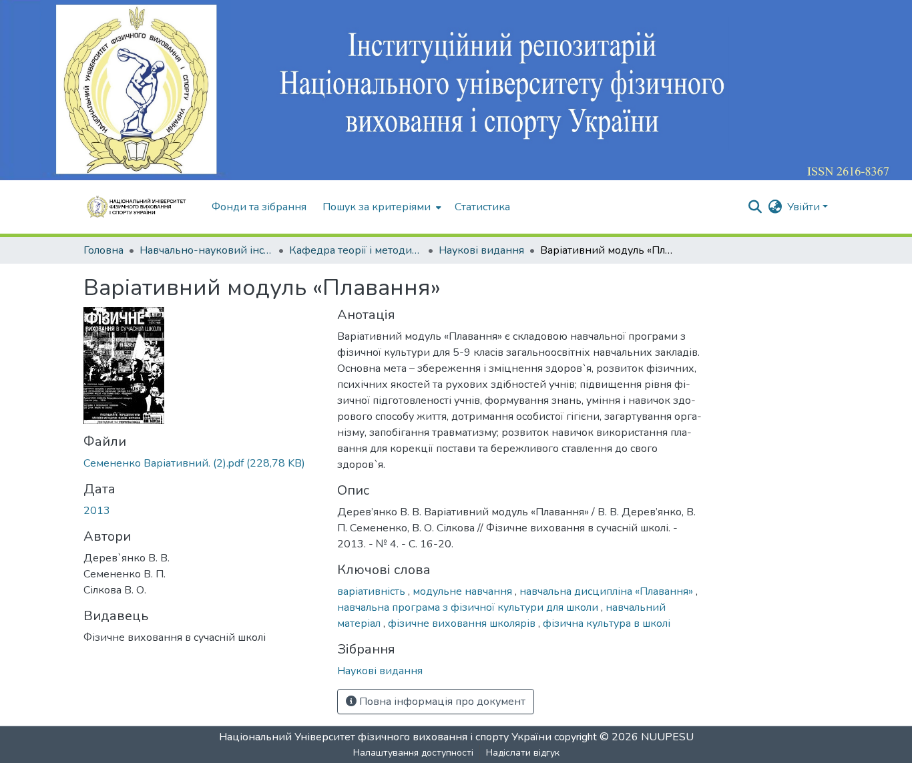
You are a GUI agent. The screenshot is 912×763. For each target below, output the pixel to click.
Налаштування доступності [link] (413, 752)
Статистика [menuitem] (482, 207)
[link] (202, 463)
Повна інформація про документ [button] (441, 701)
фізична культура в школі (606, 623)
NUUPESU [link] (667, 737)
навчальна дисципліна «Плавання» (607, 591)
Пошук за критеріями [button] (376, 207)
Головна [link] (103, 250)
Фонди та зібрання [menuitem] (259, 207)
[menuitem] (380, 207)
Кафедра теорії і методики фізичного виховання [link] (356, 250)
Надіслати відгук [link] (522, 752)
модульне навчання (464, 591)
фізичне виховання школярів (463, 623)
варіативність (372, 591)
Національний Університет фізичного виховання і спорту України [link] (385, 737)
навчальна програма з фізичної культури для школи (469, 607)
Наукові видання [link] (481, 250)
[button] (140, 207)
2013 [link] (96, 510)
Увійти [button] (805, 207)
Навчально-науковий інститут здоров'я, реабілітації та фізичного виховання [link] (206, 250)
